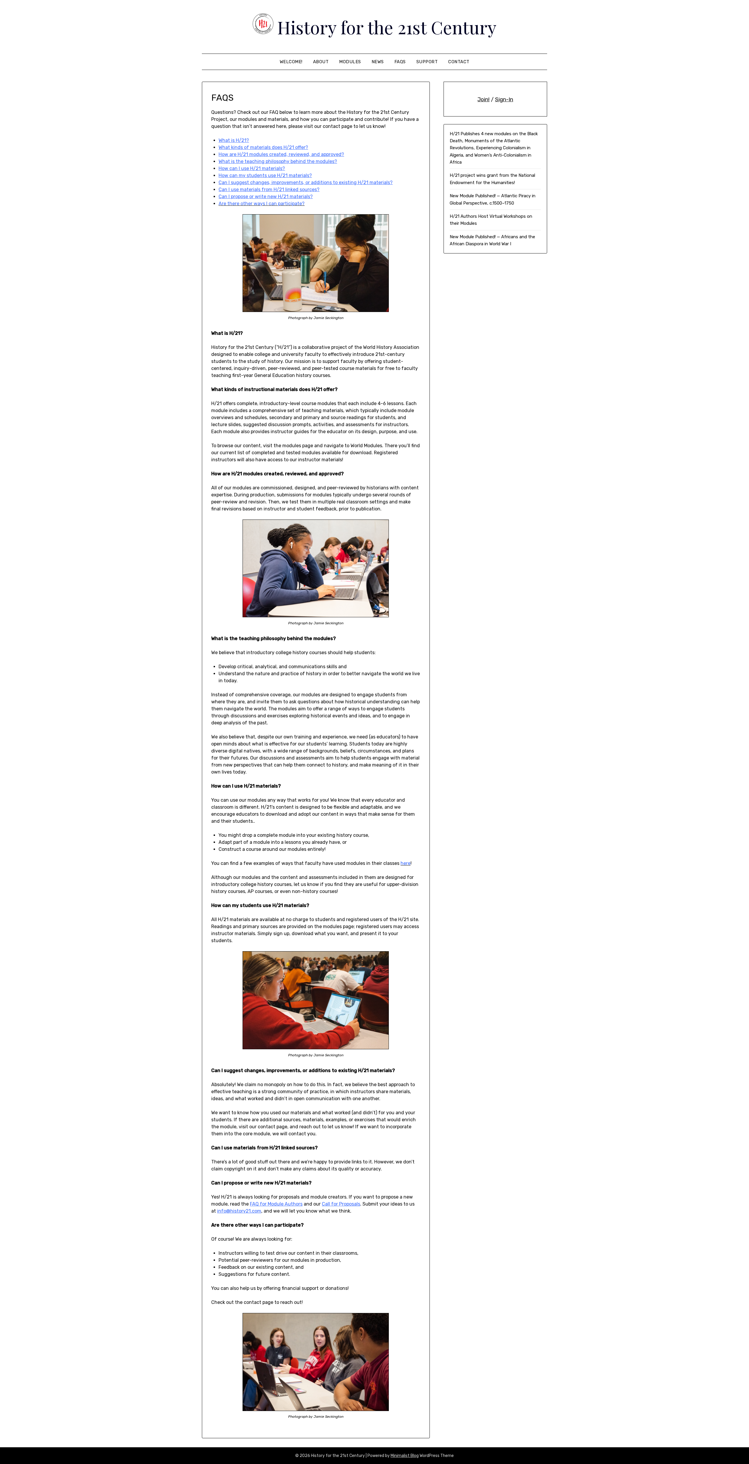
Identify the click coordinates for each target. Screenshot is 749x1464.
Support (427, 61)
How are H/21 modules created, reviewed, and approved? (281, 154)
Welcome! (291, 61)
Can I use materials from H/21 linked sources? (269, 189)
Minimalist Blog (405, 1455)
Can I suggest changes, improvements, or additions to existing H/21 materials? (306, 182)
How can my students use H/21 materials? (265, 175)
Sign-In (504, 99)
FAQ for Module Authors (276, 1204)
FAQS (400, 61)
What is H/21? (234, 140)
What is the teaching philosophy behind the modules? (278, 161)
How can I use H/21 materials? (252, 168)
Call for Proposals (341, 1204)
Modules (350, 61)
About (321, 61)
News (378, 61)
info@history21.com (239, 1211)
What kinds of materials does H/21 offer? (263, 147)
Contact (459, 61)
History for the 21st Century (387, 27)
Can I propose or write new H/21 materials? (266, 196)
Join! (483, 99)
